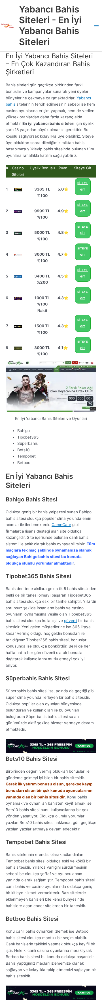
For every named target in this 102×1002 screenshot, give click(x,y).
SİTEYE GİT (82, 186)
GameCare (61, 524)
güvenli (70, 620)
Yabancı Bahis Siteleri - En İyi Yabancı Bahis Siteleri (50, 25)
